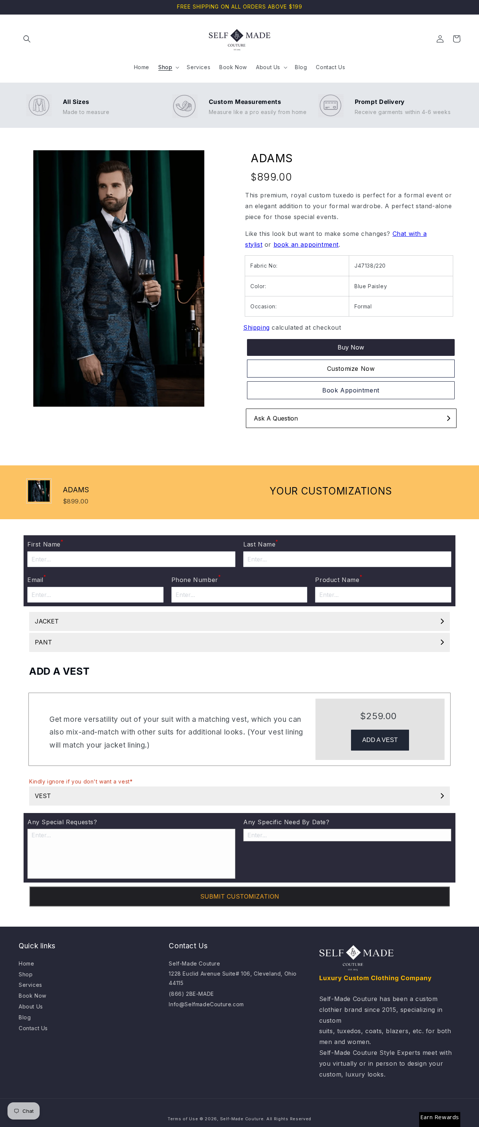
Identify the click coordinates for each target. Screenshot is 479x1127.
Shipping (256, 327)
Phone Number (196, 579)
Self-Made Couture (194, 963)
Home (26, 963)
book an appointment (306, 244)
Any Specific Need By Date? (286, 822)
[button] (27, 39)
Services (30, 985)
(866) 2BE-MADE (191, 994)
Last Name (260, 543)
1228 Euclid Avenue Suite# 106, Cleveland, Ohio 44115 (233, 978)
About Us (31, 1006)
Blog (25, 1017)
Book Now (32, 995)
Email (36, 579)
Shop (26, 974)
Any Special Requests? (62, 822)
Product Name (338, 579)
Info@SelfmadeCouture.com (206, 1004)
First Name (45, 543)
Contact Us (33, 1028)
